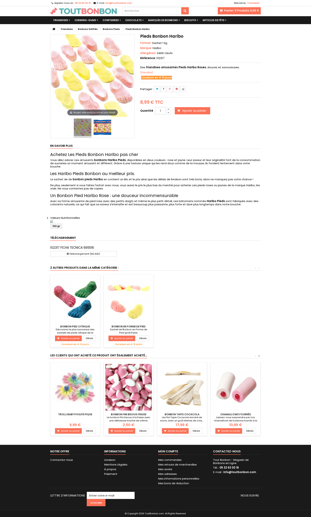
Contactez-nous (61, 460)
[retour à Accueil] (53, 29)
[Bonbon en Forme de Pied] (128, 299)
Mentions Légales (115, 464)
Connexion (253, 3)
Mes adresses (167, 474)
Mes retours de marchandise (177, 464)
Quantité (146, 111)
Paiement (110, 474)
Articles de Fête (213, 20)
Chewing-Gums (85, 20)
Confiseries (111, 20)
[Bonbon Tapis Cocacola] (182, 387)
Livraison (109, 460)
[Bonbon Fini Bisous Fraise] (128, 387)
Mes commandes (170, 460)
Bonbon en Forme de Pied (129, 326)
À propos (110, 469)
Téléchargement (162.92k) (84, 254)
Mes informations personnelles (178, 478)
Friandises (60, 20)
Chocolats (133, 20)
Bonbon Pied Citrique (75, 326)
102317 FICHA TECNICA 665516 (72, 247)
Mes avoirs (165, 469)
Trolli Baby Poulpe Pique (75, 414)
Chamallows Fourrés (235, 414)
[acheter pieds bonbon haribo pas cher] (82, 127)
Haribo (157, 48)
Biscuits (190, 20)
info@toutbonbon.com (239, 472)
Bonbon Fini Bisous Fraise (128, 414)
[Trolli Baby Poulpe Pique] (75, 387)
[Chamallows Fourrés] (235, 387)
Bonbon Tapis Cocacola (182, 414)
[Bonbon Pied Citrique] (75, 299)
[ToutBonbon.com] (83, 11)
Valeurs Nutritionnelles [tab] (65, 218)
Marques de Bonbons (163, 20)
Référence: (148, 58)
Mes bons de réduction (173, 483)
